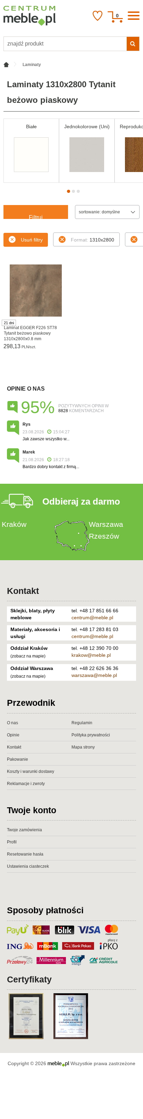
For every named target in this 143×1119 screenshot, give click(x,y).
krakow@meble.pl (91, 655)
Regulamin (82, 722)
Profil (12, 842)
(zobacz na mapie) (27, 656)
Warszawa (106, 524)
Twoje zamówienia (24, 829)
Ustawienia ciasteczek (28, 866)
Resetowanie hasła (25, 854)
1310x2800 (92, 240)
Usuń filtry (32, 240)
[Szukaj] (133, 44)
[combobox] (107, 212)
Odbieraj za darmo (81, 501)
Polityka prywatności (91, 735)
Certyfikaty (29, 979)
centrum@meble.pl (92, 617)
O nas (12, 722)
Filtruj (36, 216)
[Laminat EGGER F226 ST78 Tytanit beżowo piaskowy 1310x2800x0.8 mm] (35, 290)
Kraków (14, 524)
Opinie (13, 735)
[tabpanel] (31, 151)
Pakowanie (17, 759)
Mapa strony (83, 747)
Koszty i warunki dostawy (30, 771)
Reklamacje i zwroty (26, 783)
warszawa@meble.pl (94, 675)
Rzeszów (104, 536)
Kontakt (23, 591)
